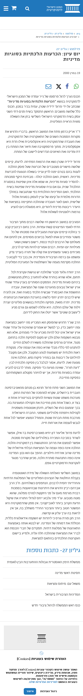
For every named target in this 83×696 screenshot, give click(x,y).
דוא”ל (48, 86)
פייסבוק (67, 86)
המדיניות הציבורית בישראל (62, 594)
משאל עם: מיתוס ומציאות (63, 583)
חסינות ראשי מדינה (67, 573)
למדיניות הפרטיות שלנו (43, 682)
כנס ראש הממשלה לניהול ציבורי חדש (56, 605)
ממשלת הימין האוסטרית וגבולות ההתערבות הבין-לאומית (43, 562)
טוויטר (58, 86)
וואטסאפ (76, 86)
